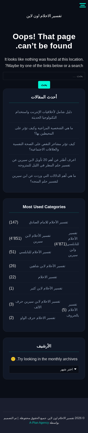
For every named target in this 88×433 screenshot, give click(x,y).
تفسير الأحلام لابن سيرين (38, 238)
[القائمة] (82, 5)
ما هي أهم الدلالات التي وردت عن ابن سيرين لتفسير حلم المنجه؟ (44, 178)
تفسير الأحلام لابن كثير (46, 288)
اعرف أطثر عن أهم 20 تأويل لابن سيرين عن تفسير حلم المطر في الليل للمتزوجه (44, 162)
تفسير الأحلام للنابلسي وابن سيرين (73, 244)
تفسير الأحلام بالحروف (72, 309)
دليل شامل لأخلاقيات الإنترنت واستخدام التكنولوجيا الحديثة (44, 114)
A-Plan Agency (39, 422)
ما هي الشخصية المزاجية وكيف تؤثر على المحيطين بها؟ (44, 131)
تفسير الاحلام (47, 277)
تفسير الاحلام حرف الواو (37, 318)
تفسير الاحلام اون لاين (44, 16)
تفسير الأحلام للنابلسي (35, 252)
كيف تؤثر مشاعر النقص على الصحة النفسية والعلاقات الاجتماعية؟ (44, 146)
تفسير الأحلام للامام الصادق (48, 222)
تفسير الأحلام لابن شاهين (47, 266)
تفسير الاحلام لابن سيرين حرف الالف (37, 304)
